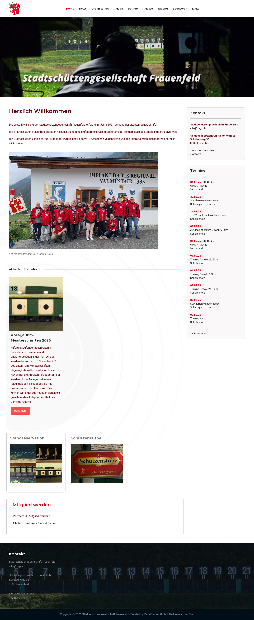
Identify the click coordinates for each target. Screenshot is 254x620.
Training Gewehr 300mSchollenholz (203, 274)
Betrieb (133, 8)
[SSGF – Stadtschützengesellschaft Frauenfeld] (14, 8)
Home (70, 8)
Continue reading (21, 401)
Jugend (163, 8)
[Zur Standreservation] (36, 463)
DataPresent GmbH (156, 614)
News (83, 8)
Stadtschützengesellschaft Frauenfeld (105, 614)
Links (195, 8)
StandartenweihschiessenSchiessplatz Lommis (204, 200)
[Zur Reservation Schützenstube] (97, 463)
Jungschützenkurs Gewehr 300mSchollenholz (209, 230)
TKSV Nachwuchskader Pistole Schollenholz (208, 215)
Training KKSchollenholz (197, 318)
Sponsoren (180, 8)
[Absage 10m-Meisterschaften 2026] (36, 304)
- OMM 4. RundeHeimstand (202, 244)
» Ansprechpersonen (202, 150)
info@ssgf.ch (198, 128)
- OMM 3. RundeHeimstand (202, 186)
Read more (20, 410)
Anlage (118, 8)
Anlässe (148, 8)
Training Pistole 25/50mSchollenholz (204, 259)
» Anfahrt (195, 154)
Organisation (100, 8)
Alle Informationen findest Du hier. (35, 523)
